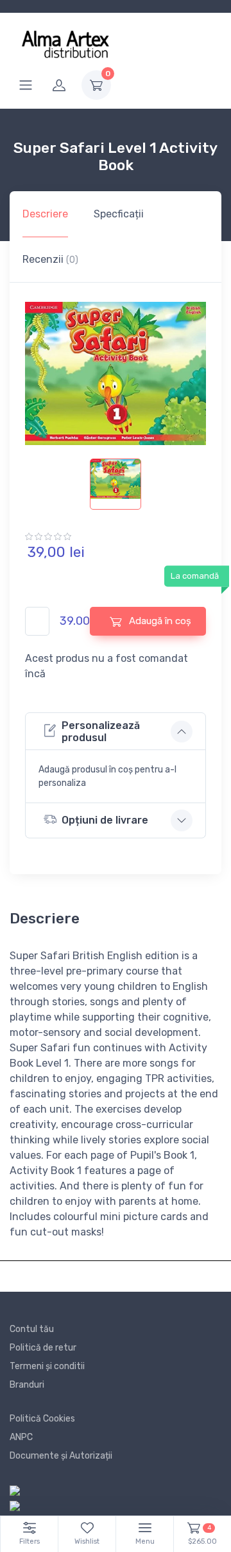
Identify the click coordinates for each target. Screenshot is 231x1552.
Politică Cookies (42, 1418)
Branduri (27, 1384)
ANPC (21, 1437)
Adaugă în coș (158, 621)
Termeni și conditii (47, 1366)
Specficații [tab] (119, 214)
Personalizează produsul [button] (101, 731)
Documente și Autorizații (61, 1455)
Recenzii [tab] (50, 259)
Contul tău (32, 1329)
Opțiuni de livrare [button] (105, 820)
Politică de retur (43, 1347)
